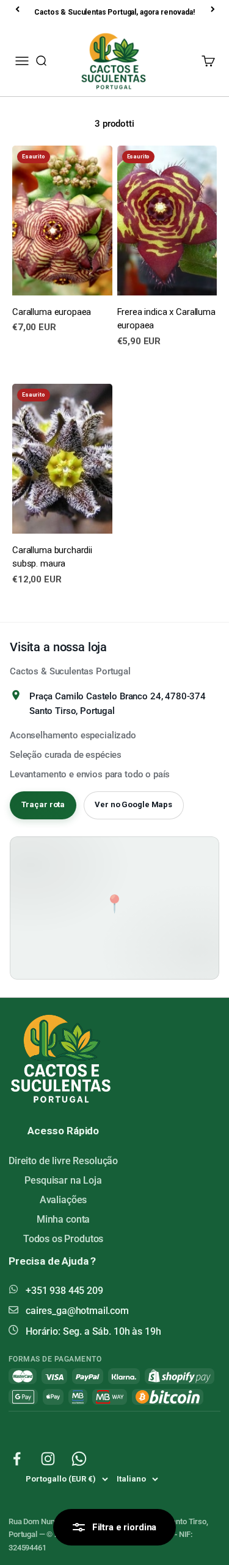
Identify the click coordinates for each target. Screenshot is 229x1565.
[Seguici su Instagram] (48, 1458)
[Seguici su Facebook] (17, 1458)
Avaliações (63, 1200)
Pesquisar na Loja (62, 1180)
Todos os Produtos (63, 1239)
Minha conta (63, 1219)
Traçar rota (43, 804)
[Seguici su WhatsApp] (79, 1458)
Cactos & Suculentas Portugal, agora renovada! (114, 12)
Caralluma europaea (51, 311)
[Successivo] (214, 9)
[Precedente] (18, 9)
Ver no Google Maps (133, 804)
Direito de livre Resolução (63, 1161)
